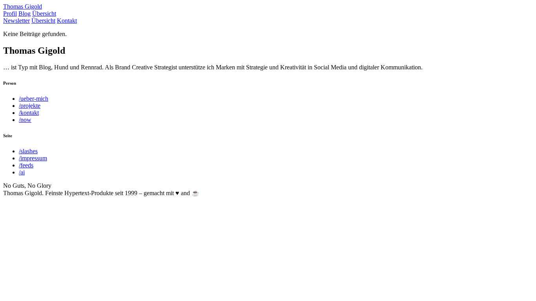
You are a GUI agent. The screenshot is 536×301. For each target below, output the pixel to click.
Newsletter (16, 20)
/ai (22, 172)
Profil (10, 13)
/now (25, 119)
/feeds (26, 165)
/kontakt (29, 112)
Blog (24, 13)
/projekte (29, 105)
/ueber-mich (33, 98)
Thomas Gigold (22, 6)
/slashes (28, 151)
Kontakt (67, 20)
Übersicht (44, 13)
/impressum (33, 158)
